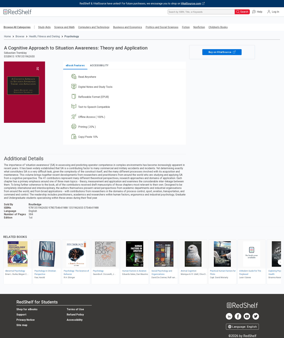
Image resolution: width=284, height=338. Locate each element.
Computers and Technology (93, 27)
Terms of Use (75, 309)
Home (7, 36)
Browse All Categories (17, 27)
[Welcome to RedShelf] (17, 12)
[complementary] (142, 256)
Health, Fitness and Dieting (44, 36)
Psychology (71, 36)
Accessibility (75, 319)
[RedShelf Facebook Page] (238, 318)
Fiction (186, 27)
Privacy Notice (25, 319)
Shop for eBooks (26, 309)
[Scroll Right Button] (281, 262)
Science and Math (64, 27)
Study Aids (44, 27)
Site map (21, 325)
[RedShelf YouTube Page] (247, 318)
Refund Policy (75, 314)
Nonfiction (199, 27)
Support (21, 314)
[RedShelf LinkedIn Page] (229, 318)
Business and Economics (127, 27)
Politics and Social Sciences (162, 27)
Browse (19, 36)
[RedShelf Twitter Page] (255, 318)
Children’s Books (218, 27)
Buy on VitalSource (220, 52)
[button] (125, 77)
